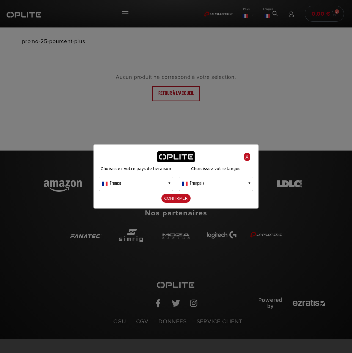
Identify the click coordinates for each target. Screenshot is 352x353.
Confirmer (176, 198)
